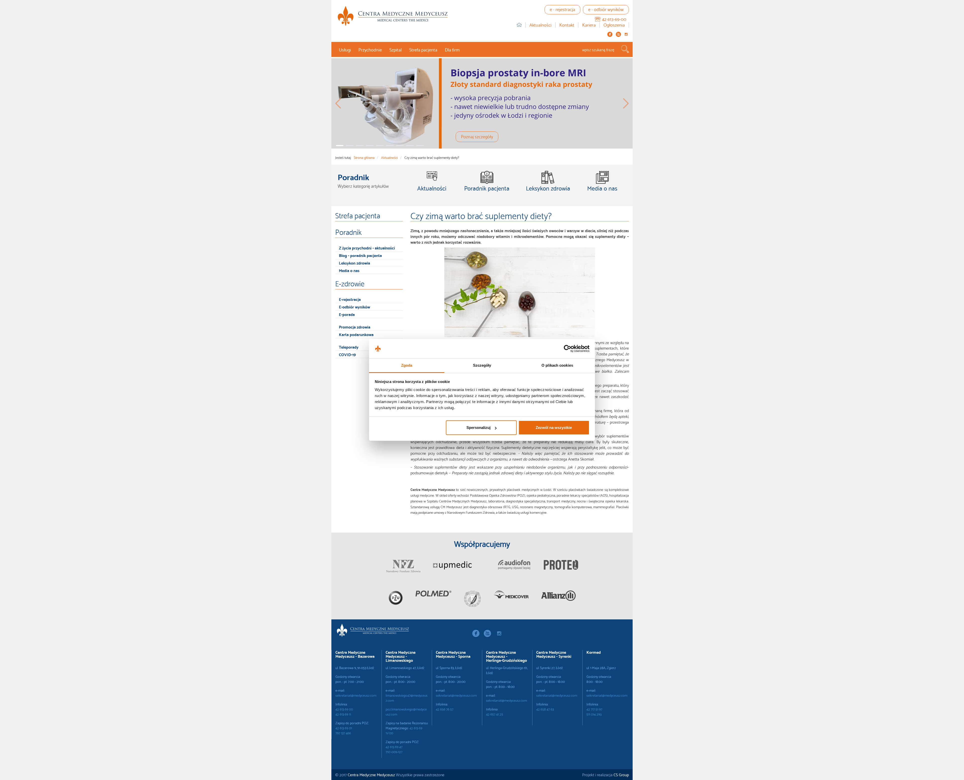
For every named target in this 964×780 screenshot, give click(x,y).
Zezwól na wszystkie (554, 427)
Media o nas (349, 270)
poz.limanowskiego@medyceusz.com (406, 711)
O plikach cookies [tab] (557, 365)
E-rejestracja (350, 299)
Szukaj (625, 49)
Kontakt (566, 25)
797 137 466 (343, 733)
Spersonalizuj (478, 427)
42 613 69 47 (394, 747)
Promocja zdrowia (354, 326)
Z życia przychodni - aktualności (367, 247)
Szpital (395, 49)
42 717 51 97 (594, 709)
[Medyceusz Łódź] (392, 16)
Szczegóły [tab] (482, 365)
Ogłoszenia (614, 25)
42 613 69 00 (344, 709)
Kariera (589, 25)
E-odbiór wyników (354, 306)
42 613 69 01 (343, 728)
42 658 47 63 (545, 709)
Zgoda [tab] (406, 365)
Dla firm (452, 49)
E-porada (347, 314)
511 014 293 (593, 714)
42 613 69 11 (343, 714)
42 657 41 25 (494, 714)
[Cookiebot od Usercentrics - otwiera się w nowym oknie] (567, 349)
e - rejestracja (562, 9)
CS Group (621, 774)
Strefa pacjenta (423, 49)
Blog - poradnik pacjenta (360, 255)
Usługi (345, 49)
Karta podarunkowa (356, 334)
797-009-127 (394, 752)
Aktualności (540, 25)
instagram (626, 34)
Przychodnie (370, 49)
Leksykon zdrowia (354, 262)
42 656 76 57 (444, 709)
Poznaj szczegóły (477, 136)
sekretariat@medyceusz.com (355, 695)
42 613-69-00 (614, 19)
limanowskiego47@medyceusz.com (407, 697)
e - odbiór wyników (606, 9)
